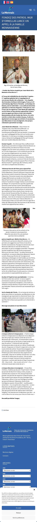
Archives (6, 410)
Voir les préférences (18, 518)
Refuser (18, 513)
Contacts (5, 456)
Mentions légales (8, 452)
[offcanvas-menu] (30, 10)
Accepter (18, 508)
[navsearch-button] (34, 10)
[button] (34, 490)
